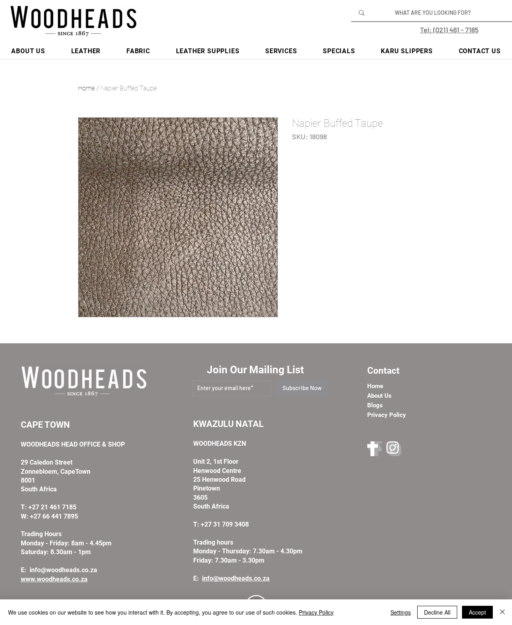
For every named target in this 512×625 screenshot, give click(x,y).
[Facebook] (374, 448)
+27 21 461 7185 (52, 507)
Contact (383, 370)
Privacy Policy (316, 612)
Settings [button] (400, 612)
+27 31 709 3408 (225, 524)
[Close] (502, 612)
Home (86, 88)
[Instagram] (393, 448)
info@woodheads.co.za (63, 570)
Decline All (437, 612)
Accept (477, 612)
